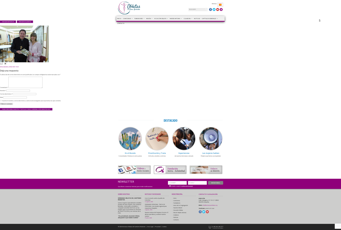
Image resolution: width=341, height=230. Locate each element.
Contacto (120, 23)
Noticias (197, 18)
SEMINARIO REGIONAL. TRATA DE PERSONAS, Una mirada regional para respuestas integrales (156, 206)
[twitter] (214, 9)
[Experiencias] (184, 150)
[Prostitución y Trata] (157, 150)
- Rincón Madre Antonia (179, 212)
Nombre (3, 90)
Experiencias (183, 153)
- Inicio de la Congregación (180, 205)
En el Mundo (130, 153)
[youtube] (217, 9)
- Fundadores (176, 203)
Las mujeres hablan (210, 153)
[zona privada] (221, 9)
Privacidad (158, 226)
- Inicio (174, 198)
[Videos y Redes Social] (134, 173)
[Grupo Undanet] (216, 228)
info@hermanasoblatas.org (209, 205)
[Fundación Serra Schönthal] (170, 173)
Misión (148, 18)
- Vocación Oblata (178, 210)
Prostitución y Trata (157, 153)
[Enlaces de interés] (206, 173)
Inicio (119, 18)
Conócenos (127, 18)
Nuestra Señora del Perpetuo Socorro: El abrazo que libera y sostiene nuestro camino (156, 214)
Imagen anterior (8, 21)
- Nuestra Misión (177, 208)
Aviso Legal (150, 226)
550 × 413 (15, 67)
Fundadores (138, 18)
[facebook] (210, 9)
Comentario (4, 87)
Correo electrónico (6, 94)
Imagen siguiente (25, 21)
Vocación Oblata (160, 18)
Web (1, 97)
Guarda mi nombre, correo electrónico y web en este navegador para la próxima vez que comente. (31, 100)
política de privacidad (187, 186)
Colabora (187, 18)
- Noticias (175, 217)
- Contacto (176, 220)
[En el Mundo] (130, 150)
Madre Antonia (175, 18)
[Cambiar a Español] (220, 4)
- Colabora (176, 215)
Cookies (164, 226)
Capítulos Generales (209, 18)
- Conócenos (176, 200)
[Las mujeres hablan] (211, 150)
